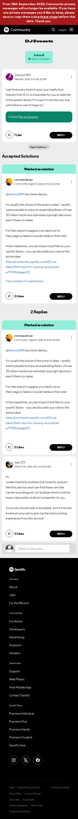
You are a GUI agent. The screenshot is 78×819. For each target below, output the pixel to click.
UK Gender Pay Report (20, 811)
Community (20, 29)
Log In (62, 30)
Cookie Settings (33, 793)
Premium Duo (18, 721)
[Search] (53, 30)
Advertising (16, 637)
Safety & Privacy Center (29, 787)
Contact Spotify (19, 695)
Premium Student (20, 737)
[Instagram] (13, 760)
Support (14, 671)
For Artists (16, 621)
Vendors (14, 653)
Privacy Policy (15, 793)
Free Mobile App (20, 687)
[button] (71, 77)
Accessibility (29, 799)
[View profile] (9, 77)
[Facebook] (37, 760)
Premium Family (19, 729)
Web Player (16, 679)
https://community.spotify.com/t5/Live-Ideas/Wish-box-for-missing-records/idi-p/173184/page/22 (33, 267)
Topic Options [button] (38, 147)
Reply (61, 135)
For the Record (18, 603)
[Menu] (71, 29)
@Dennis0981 (15, 194)
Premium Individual (21, 713)
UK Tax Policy (37, 805)
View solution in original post (24, 281)
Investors (15, 645)
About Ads (14, 799)
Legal (12, 787)
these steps (49, 17)
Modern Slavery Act (18, 805)
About (13, 587)
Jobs (12, 595)
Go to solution (40, 59)
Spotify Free (17, 745)
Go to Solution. (29, 117)
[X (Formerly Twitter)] (25, 760)
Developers (17, 629)
